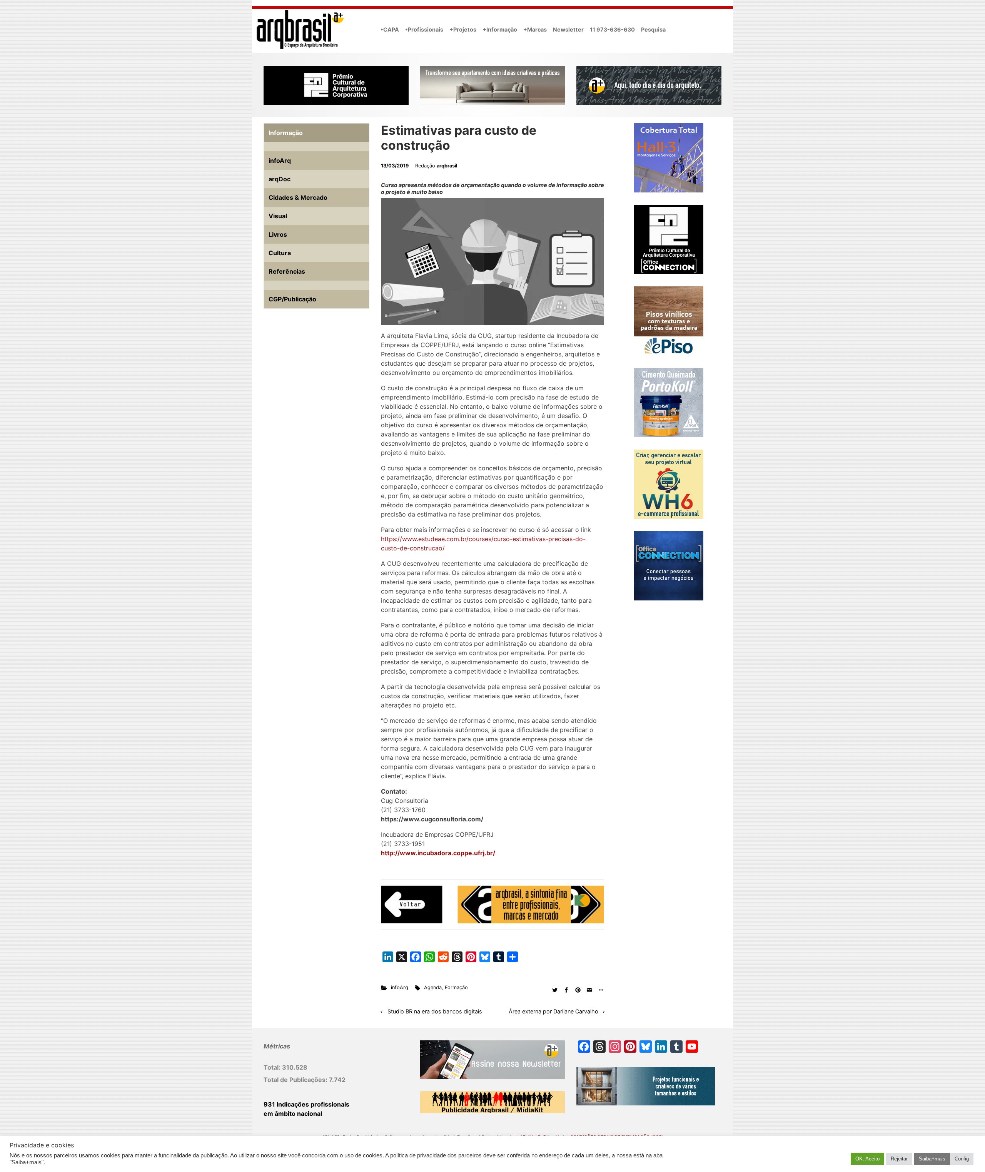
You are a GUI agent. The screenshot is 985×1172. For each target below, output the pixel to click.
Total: (273, 1067)
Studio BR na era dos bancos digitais (434, 1011)
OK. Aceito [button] (867, 1159)
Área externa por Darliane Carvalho (553, 1011)
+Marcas (535, 29)
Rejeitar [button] (899, 1159)
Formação (456, 987)
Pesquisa (653, 29)
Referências (287, 271)
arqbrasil (447, 166)
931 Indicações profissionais (306, 1104)
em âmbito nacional (293, 1113)
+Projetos (462, 29)
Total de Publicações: (296, 1079)
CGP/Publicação (292, 299)
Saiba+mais (932, 1159)
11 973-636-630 (612, 29)
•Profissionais (424, 29)
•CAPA (390, 29)
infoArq (399, 987)
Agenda (433, 987)
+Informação (499, 29)
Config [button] (962, 1159)
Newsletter (568, 29)
